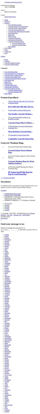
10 (14, 178)
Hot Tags (9, 215)
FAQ (5, 53)
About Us (7, 21)
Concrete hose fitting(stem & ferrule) (19, 31)
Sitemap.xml (17, 215)
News (6, 50)
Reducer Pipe (12, 36)
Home (6, 20)
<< (1, 178)
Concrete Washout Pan (18, 43)
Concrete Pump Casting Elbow (17, 28)
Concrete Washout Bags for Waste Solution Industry (21, 162)
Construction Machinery (15, 40)
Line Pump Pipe (13, 33)
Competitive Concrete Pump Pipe (21, 139)
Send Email (4, 218)
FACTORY (7, 48)
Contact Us (7, 51)
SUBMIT (3, 190)
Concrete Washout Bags (19, 45)
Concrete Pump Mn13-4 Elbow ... (21, 123)
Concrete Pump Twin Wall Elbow (18, 26)
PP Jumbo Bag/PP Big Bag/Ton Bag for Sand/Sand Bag (20, 173)
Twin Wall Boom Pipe (14, 25)
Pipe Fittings (12, 46)
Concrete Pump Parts (14, 38)
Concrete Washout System (16, 41)
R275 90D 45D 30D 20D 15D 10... (21, 107)
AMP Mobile (26, 215)
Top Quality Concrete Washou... (20, 114)
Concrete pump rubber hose (16, 30)
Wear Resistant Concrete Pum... (20, 132)
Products (7, 23)
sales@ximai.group (10, 17)
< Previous (5, 178)
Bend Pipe (11, 35)
